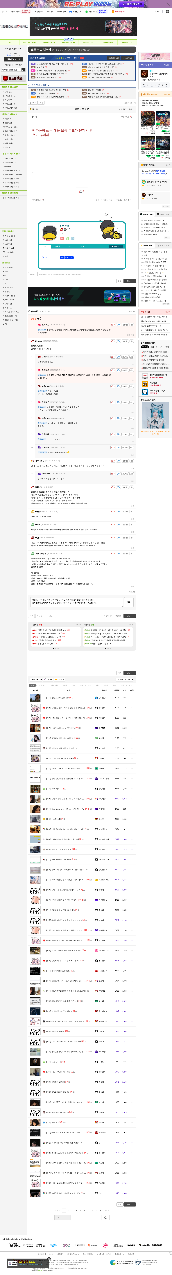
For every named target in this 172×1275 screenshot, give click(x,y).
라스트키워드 (104, 880)
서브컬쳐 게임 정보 (10, 296)
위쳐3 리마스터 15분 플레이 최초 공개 (63, 951)
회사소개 (41, 1254)
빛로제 (101, 981)
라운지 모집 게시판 (10, 131)
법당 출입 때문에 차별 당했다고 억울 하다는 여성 (68, 779)
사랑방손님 (103, 829)
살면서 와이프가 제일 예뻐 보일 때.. (63, 961)
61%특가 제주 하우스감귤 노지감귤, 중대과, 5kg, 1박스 (155, 321)
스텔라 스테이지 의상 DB (12, 174)
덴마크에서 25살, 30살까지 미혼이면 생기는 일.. (67, 940)
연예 (55, 685)
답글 (128, 335)
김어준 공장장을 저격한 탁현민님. (62, 900)
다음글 (39, 616)
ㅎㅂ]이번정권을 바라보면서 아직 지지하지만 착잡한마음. (71, 880)
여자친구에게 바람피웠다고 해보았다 (63, 1193)
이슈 (42, 685)
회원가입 (8, 65)
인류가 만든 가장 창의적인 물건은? (62, 839)
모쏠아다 (52, 1122)
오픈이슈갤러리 (130, 103)
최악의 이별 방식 (55, 1082)
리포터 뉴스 (7, 92)
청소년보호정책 (88, 1254)
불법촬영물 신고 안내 (104, 1254)
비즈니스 (50, 1254)
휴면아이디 (103, 1011)
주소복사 (33, 274)
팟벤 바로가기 (8, 267)
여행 (4, 283)
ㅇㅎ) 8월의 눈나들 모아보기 (60, 758)
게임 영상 (6, 291)
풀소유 (35, 109)
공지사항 (131, 1254)
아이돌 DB (7, 166)
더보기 (73, 238)
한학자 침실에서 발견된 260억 (60, 728)
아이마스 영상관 (9, 104)
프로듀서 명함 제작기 (11, 187)
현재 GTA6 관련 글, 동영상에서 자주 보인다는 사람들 (69, 1102)
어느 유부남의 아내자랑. (58, 1072)
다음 (105, 1210)
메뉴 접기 (116, 246)
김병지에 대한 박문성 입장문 (60, 748)
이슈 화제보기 (128, 58)
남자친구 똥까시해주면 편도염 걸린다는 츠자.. (67, 708)
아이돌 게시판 (8, 143)
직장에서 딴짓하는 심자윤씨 (60, 738)
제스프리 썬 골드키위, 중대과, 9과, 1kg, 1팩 (155, 330)
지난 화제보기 (113, 58)
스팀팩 (101, 758)
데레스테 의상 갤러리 (11, 183)
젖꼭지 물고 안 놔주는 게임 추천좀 (62, 1143)
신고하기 (110, 200)
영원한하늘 (103, 900)
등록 (128, 602)
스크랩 (103, 200)
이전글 (50, 616)
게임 (89, 685)
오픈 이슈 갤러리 (9, 236)
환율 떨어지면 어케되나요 (59, 859)
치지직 (5, 271)
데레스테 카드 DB (9, 158)
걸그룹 (5, 279)
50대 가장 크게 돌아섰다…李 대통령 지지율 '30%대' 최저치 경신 (74, 1133)
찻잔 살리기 (53, 1062)
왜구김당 (102, 728)
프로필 (57, 246)
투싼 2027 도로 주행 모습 (58, 849)
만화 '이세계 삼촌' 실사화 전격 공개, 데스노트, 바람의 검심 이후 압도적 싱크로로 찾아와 (83, 799)
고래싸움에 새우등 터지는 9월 (60, 910)
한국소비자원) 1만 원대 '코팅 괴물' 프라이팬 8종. (68, 1183)
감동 (122, 685)
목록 (122, 117)
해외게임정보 (8, 287)
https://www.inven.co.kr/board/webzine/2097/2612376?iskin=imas (60, 274)
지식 (98, 685)
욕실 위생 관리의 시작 (57, 1112)
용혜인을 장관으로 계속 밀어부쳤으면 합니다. (66, 1052)
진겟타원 (102, 809)
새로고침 (132, 312)
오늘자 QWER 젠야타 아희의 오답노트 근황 (66, 991)
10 (101, 1210)
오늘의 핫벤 (7, 240)
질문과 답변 (7, 123)
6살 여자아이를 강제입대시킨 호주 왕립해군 (66, 1021)
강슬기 (101, 890)
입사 (100, 1143)
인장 (45, 247)
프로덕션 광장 (8, 139)
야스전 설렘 (53, 819)
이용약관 (60, 1254)
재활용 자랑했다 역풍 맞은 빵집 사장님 (64, 920)
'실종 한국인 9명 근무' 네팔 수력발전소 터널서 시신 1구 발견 (72, 1173)
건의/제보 (6, 147)
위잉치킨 (102, 789)
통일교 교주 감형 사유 (57, 698)
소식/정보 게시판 (9, 96)
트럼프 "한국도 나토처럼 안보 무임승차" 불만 (66, 768)
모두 (66, 257)
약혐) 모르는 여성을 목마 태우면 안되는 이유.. (67, 718)
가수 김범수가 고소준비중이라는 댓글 (63, 1042)
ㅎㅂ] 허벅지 (53, 789)
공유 (97, 200)
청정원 (101, 1122)
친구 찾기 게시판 (9, 135)
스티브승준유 (104, 951)
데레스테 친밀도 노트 (11, 178)
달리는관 (102, 698)
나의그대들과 (104, 779)
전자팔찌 (102, 708)
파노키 (101, 768)
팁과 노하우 (7, 100)
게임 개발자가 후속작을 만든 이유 (62, 1001)
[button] (53, 648)
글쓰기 (129, 673)
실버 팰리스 (7, 308)
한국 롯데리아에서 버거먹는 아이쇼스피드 (65, 829)
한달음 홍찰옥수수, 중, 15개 (151, 326)
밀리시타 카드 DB (9, 162)
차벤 (4, 275)
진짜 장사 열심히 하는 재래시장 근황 (63, 890)
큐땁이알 (102, 799)
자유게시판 (7, 119)
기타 (130, 685)
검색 (23, 69)
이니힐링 (67, 238)
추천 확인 (127, 200)
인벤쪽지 (62, 238)
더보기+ (78, 624)
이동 (132, 335)
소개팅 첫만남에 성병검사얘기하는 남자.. (65, 1153)
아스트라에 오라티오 (10, 320)
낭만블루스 (103, 849)
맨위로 (118, 616)
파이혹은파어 (104, 839)
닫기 (49, 1258)
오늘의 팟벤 (7, 244)
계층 (114, 685)
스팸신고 (119, 200)
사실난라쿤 (103, 1021)
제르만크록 (103, 971)
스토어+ (167, 94)
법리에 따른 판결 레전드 (58, 971)
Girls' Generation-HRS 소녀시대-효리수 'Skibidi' (67, 809)
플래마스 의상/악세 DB (11, 170)
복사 (41, 103)
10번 (62, 257)
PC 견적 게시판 (9, 252)
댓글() (128, 117)
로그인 (157, 12)
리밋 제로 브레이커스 (11, 312)
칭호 (82, 246)
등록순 (42, 312)
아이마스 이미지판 (10, 108)
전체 (32, 685)
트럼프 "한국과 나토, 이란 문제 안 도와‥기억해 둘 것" (70, 981)
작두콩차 (102, 1133)
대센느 (101, 1062)
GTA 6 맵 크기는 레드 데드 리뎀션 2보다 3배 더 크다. (69, 1163)
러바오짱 (102, 1052)
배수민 (101, 738)
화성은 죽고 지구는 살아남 (59, 1011)
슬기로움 (102, 748)
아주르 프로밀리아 (10, 316)
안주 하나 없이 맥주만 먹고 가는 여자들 (64, 870)
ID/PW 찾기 (18, 65)
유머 (65, 685)
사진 (106, 685)
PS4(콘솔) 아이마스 (10, 127)
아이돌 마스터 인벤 (13, 49)
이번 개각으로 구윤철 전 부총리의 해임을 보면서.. (68, 930)
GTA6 (5, 324)
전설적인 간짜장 (55, 1031)
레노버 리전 (7, 304)
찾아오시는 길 (119, 1254)
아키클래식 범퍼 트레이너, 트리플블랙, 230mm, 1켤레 (155, 335)
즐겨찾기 (60, 680)
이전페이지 (108, 616)
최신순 (48, 312)
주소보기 (33, 103)
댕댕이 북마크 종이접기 (58, 1092)
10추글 (49, 680)
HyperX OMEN (8, 300)
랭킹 (70, 246)
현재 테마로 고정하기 (11, 198)
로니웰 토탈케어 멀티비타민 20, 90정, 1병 (155, 317)
